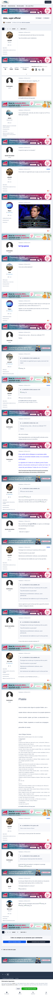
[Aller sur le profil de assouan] (9, 356)
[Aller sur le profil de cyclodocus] (43, 69)
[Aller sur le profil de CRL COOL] (9, 487)
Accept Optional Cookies (30, 988)
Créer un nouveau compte (14, 941)
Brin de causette (26, 22)
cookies (13, 983)
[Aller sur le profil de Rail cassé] (36, 69)
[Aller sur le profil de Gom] (9, 267)
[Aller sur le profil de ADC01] (39, 69)
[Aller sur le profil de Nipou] (9, 205)
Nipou (9, 210)
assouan (9, 362)
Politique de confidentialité (8, 978)
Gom (9, 272)
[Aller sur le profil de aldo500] (4, 22)
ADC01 (9, 118)
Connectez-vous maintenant (38, 941)
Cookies (16, 978)
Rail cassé (9, 909)
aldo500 (9, 40)
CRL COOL (9, 492)
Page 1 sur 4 (23, 28)
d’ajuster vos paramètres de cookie (10, 984)
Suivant (13, 28)
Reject (18, 988)
